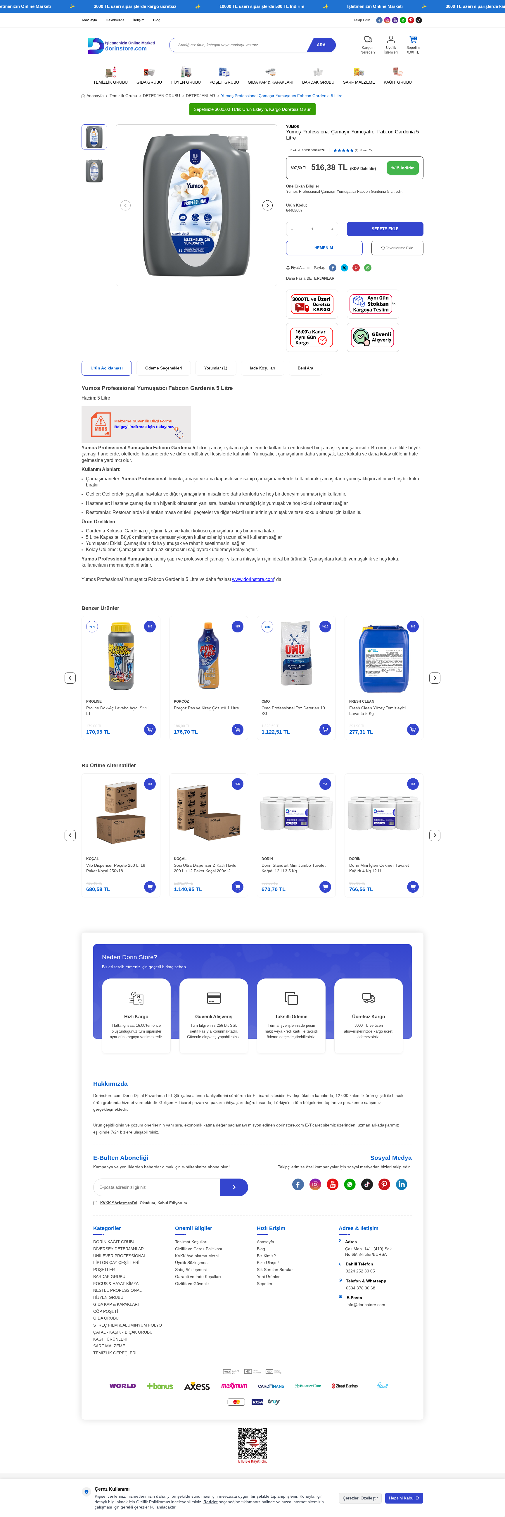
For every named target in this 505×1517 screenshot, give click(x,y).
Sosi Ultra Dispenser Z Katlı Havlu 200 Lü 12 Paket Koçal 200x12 (205, 868)
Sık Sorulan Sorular (275, 1269)
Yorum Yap (367, 150)
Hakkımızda (115, 20)
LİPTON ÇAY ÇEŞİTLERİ (116, 1262)
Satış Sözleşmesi (191, 1269)
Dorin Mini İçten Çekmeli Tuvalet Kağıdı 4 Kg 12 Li (379, 868)
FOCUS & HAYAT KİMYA (116, 1283)
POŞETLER (104, 1269)
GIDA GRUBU (149, 82)
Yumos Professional (144, 478)
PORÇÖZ (93, 701)
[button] (125, 205)
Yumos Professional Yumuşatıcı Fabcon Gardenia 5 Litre (157, 388)
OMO (178, 701)
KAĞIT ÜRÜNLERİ (110, 1339)
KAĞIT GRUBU (398, 82)
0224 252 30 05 (360, 1271)
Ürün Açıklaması (107, 368)
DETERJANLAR (200, 95)
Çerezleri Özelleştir (360, 1498)
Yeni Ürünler (268, 1276)
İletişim (138, 20)
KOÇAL (92, 859)
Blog (156, 20)
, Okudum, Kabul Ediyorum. (144, 1203)
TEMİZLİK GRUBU (110, 82)
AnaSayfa (89, 20)
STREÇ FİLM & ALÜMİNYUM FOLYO (127, 1325)
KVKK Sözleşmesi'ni (118, 1203)
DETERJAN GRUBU (161, 95)
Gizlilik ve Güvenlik (192, 1283)
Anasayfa (95, 95)
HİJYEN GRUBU (186, 82)
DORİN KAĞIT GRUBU (114, 1241)
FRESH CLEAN (274, 701)
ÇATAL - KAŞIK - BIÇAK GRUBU (123, 1332)
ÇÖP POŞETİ (105, 1311)
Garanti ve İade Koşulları (198, 1276)
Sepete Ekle (385, 229)
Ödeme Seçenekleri (163, 368)
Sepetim (264, 1283)
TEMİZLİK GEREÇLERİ (114, 1353)
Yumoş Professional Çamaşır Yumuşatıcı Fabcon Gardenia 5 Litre (282, 95)
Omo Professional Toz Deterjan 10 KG (205, 711)
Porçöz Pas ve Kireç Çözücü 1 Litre (118, 708)
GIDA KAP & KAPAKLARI (270, 82)
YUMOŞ (292, 127)
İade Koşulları (262, 368)
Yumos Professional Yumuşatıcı (117, 558)
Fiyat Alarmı (300, 268)
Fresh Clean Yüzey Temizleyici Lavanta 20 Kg (377, 711)
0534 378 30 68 (360, 1288)
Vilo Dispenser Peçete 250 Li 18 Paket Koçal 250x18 (115, 868)
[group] (196, 205)
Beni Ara (305, 368)
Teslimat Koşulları (191, 1241)
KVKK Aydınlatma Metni (197, 1255)
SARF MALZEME (359, 82)
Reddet (210, 1501)
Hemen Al (324, 248)
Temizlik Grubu (123, 95)
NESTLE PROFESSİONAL (117, 1290)
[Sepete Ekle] (150, 729)
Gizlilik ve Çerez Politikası (198, 1248)
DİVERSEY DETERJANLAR (118, 1248)
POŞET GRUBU (224, 82)
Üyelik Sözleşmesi (191, 1262)
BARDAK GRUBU (318, 82)
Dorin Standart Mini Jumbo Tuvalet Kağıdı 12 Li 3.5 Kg (294, 868)
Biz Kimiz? (266, 1255)
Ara (321, 44)
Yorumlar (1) (215, 368)
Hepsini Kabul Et (404, 1498)
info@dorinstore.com (366, 1304)
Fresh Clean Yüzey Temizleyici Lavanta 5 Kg (290, 711)
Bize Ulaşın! (268, 1262)
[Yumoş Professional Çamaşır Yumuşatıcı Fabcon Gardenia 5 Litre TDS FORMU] (136, 441)
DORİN (267, 859)
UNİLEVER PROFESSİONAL (119, 1255)
